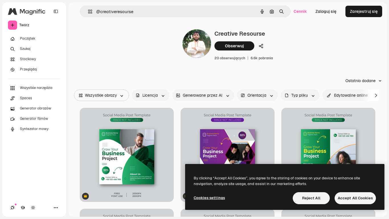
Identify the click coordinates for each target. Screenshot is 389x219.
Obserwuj (234, 45)
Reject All (311, 198)
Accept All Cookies (355, 198)
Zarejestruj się (364, 11)
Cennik (300, 11)
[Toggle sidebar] (55, 11)
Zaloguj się (326, 11)
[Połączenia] (12, 207)
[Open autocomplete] (88, 11)
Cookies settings (209, 197)
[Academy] (22, 207)
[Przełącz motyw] (33, 207)
